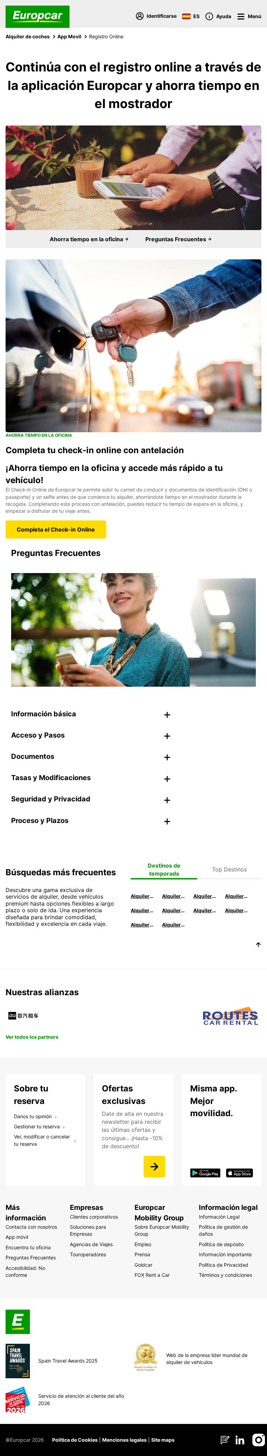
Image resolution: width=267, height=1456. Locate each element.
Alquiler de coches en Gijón (237, 896)
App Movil (69, 36)
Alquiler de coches (28, 36)
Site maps (163, 1440)
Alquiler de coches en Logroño (142, 896)
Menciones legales (124, 1440)
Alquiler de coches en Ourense (205, 896)
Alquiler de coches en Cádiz (142, 910)
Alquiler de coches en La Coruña (174, 896)
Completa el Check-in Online (56, 529)
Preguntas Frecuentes (176, 239)
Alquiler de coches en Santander (205, 910)
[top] (258, 945)
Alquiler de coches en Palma (142, 925)
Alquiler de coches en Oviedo (174, 925)
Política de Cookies (75, 1440)
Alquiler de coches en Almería (174, 910)
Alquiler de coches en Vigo (237, 910)
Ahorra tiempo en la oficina (87, 239)
